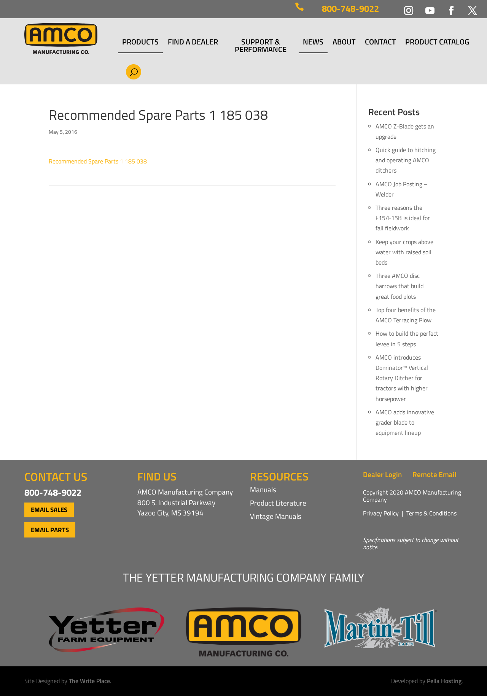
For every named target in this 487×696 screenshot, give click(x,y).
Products (140, 43)
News (313, 43)
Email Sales (49, 510)
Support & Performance (260, 45)
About (344, 43)
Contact (380, 43)
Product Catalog (437, 43)
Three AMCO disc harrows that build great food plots (399, 286)
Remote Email (434, 474)
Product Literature (278, 502)
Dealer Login (382, 474)
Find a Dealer (193, 43)
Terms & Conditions (431, 513)
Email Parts (50, 530)
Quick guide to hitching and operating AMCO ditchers (406, 160)
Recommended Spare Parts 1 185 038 (98, 161)
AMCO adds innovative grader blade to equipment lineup (405, 422)
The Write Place (89, 680)
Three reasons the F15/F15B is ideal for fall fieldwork (403, 218)
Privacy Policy (381, 513)
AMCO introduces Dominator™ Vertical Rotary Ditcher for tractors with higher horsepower (402, 378)
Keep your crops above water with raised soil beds (404, 252)
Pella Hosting (444, 680)
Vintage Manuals (275, 516)
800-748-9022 (350, 8)
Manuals (263, 489)
